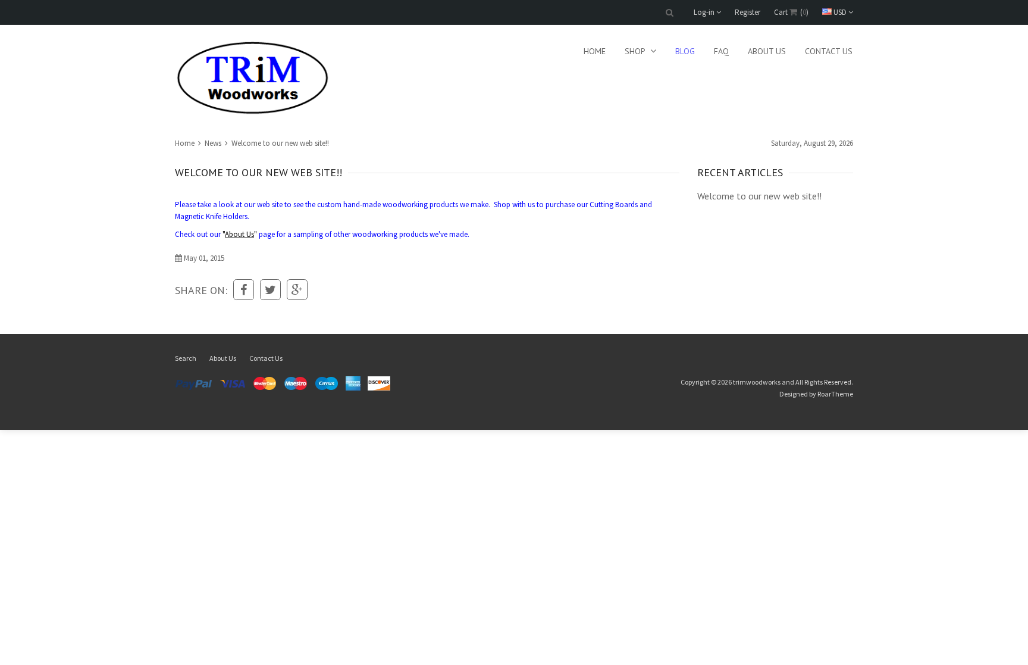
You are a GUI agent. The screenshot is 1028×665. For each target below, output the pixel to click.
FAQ (721, 51)
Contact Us (829, 51)
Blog (685, 51)
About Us (767, 51)
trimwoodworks (757, 381)
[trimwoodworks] (253, 78)
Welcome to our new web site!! (759, 196)
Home (595, 51)
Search (185, 358)
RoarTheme (835, 393)
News (213, 143)
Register (747, 12)
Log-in (705, 12)
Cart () (791, 12)
